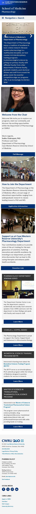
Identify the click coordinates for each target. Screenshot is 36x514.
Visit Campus (5, 504)
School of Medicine (14, 8)
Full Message (18, 154)
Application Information (18, 206)
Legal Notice (5, 451)
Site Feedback (6, 479)
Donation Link (18, 268)
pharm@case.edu (10, 476)
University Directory (7, 506)
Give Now (4, 501)
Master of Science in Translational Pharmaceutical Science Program (17, 405)
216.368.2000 (6, 449)
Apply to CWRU (6, 499)
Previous (5, 33)
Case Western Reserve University (16, 444)
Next (32, 33)
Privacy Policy (14, 451)
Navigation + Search (12, 18)
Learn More (18, 322)
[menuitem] (18, 499)
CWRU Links (6, 496)
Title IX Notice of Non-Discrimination (12, 453)
